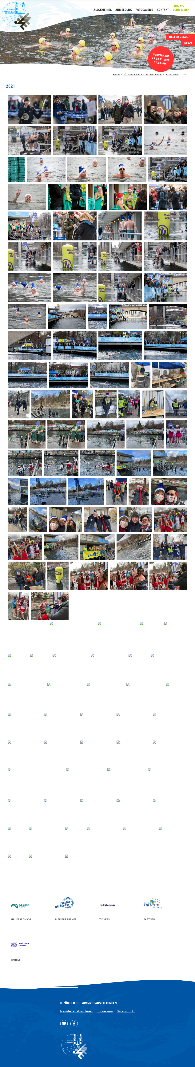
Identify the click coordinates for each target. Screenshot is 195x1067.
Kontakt (163, 10)
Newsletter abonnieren (76, 1011)
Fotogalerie (144, 10)
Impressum (105, 1011)
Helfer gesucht (180, 37)
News (188, 43)
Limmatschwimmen (181, 8)
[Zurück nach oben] (188, 1060)
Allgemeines (103, 10)
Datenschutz (126, 1011)
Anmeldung (123, 10)
